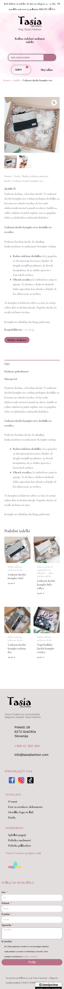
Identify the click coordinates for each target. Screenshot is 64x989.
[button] (6, 32)
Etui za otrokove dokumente (25, 807)
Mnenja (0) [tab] (10, 379)
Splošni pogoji (17, 835)
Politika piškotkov (19, 845)
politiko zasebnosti (30, 957)
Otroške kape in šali (20, 812)
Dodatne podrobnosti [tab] (16, 371)
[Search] (49, 57)
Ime (4, 892)
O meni (12, 801)
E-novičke (7, 941)
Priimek (6, 903)
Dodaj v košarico (16, 340)
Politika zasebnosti (19, 840)
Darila (17, 176)
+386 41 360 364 (27, 746)
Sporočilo (7, 925)
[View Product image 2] (25, 162)
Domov (8, 176)
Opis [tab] (7, 363)
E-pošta (6, 914)
